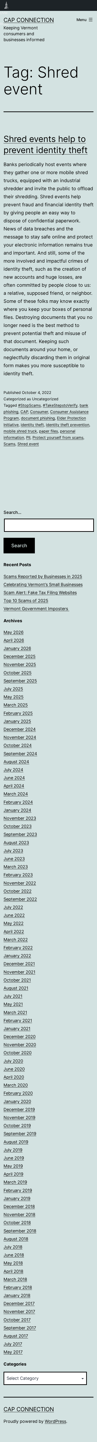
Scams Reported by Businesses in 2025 (43, 576)
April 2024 (14, 785)
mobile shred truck (20, 431)
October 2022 (18, 891)
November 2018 (19, 1214)
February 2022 (18, 947)
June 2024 (14, 777)
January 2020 (17, 1101)
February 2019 (18, 1190)
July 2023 (13, 850)
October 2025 (18, 672)
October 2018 (17, 1222)
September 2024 (20, 753)
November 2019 (19, 1117)
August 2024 (16, 761)
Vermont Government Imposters (36, 608)
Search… (12, 512)
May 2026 (14, 632)
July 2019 (13, 1149)
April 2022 (14, 931)
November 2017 (19, 1311)
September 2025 (20, 680)
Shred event (28, 443)
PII (28, 437)
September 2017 (20, 1327)
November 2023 (20, 818)
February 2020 (18, 1093)
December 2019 (19, 1109)
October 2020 (18, 1052)
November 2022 (20, 883)
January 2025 (17, 721)
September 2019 (20, 1133)
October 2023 (18, 826)
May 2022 (14, 923)
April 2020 (14, 1077)
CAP (24, 411)
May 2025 (14, 696)
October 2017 (17, 1319)
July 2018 (13, 1246)
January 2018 (17, 1295)
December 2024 (20, 729)
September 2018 (20, 1230)
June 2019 (14, 1157)
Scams (9, 443)
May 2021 (13, 1004)
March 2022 (16, 939)
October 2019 (17, 1125)
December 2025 (20, 656)
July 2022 (13, 907)
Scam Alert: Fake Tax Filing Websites (40, 592)
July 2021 (13, 996)
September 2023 (20, 834)
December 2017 (19, 1303)
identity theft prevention (67, 424)
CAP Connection (29, 20)
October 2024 (18, 745)
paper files (48, 431)
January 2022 (17, 955)
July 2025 (13, 688)
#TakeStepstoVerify (60, 405)
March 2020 (16, 1085)
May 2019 (13, 1166)
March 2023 (16, 866)
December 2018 (19, 1206)
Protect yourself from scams (57, 437)
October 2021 (17, 980)
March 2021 (15, 1012)
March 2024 (16, 793)
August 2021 (16, 988)
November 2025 (20, 664)
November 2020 (20, 1044)
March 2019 (15, 1182)
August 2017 (16, 1335)
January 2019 (17, 1198)
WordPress (55, 1421)
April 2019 (13, 1174)
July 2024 (13, 769)
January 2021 (17, 1028)
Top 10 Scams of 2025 (26, 600)
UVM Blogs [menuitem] (6, 5)
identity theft (32, 424)
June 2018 (14, 1254)
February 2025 (18, 713)
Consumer (39, 411)
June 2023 (14, 858)
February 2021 (18, 1020)
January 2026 (17, 648)
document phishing (38, 418)
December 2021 (19, 963)
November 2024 (20, 737)
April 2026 (14, 640)
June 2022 (14, 915)
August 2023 (16, 842)
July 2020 (13, 1060)
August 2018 (16, 1238)
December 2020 (20, 1036)
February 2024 (18, 802)
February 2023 (18, 874)
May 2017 (13, 1351)
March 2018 (15, 1279)
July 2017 (13, 1343)
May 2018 (13, 1263)
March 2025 (16, 704)
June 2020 (14, 1069)
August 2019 (16, 1141)
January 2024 (17, 810)
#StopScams (29, 405)
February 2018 (18, 1287)
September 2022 (20, 899)
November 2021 (19, 972)
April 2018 (13, 1271)
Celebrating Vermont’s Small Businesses (43, 584)
